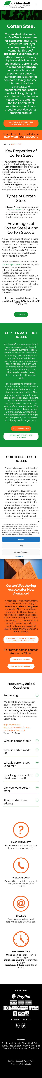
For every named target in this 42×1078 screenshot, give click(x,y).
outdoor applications (12, 264)
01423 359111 (11, 136)
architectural (17, 209)
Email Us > (33, 1048)
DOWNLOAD (21, 314)
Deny (21, 546)
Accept (21, 539)
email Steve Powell (21, 660)
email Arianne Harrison (20, 666)
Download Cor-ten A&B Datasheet (21, 436)
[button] (38, 522)
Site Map (11, 1061)
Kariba (28, 1064)
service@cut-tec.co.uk (14, 730)
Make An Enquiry (21, 429)
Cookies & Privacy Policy (25, 1061)
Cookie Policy (20, 556)
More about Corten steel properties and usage (21, 123)
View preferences (21, 552)
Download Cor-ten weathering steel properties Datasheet (21, 639)
